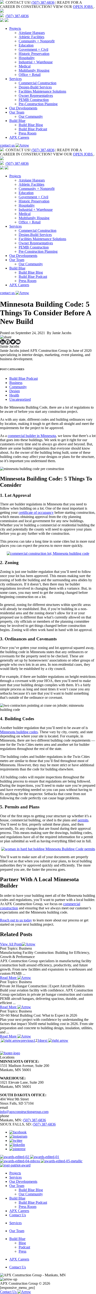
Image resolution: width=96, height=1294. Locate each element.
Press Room (27, 133)
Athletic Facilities (31, 37)
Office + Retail (30, 75)
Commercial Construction (37, 83)
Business (15, 383)
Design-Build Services (35, 87)
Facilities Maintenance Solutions (42, 91)
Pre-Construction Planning (38, 104)
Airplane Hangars (32, 33)
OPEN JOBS (83, 7)
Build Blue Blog (31, 125)
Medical (25, 66)
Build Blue (17, 121)
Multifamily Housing (34, 70)
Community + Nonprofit (37, 41)
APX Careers (19, 137)
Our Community (31, 116)
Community (18, 387)
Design (14, 391)
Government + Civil (33, 49)
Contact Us (17, 1215)
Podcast (24, 1247)
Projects (15, 28)
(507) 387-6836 (43, 2)
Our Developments (23, 108)
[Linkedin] (2, 341)
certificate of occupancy (36, 512)
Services (15, 79)
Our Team (16, 112)
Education (26, 45)
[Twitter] (12, 341)
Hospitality (27, 58)
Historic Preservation (34, 54)
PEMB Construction (34, 100)
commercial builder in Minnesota (32, 436)
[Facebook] (7, 341)
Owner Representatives (36, 95)
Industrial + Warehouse (36, 62)
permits (83, 820)
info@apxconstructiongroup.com (24, 1112)
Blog (22, 1243)
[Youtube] (18, 341)
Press (22, 1251)
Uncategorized (20, 399)
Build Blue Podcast (33, 129)
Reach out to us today (16, 920)
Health (14, 395)
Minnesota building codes (19, 732)
